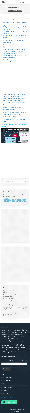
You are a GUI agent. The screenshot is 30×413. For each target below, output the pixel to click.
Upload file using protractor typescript (14, 112)
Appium (22, 330)
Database (16, 332)
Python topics (7, 394)
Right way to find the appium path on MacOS (13, 291)
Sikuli (3, 347)
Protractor (5, 341)
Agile (15, 330)
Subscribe (6, 369)
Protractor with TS (8, 397)
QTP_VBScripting (19, 341)
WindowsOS (21, 352)
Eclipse (24, 332)
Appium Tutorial (7, 387)
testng (23, 347)
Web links (13, 352)
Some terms (18, 347)
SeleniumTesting (19, 345)
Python (11, 341)
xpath (26, 352)
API (18, 330)
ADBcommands (11, 330)
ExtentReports (4, 334)
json (2, 338)
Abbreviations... (4, 330)
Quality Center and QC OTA (8, 343)
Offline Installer (24, 339)
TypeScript (16, 349)
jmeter (26, 336)
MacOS (5, 339)
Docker (20, 332)
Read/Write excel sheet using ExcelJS (14, 49)
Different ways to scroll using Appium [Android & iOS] (13, 295)
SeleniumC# (17, 343)
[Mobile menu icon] (27, 2)
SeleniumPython (7, 345)
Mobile (18, 339)
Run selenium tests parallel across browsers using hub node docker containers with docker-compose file (15, 309)
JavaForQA (5, 336)
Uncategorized (22, 349)
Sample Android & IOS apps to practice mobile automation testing (13, 300)
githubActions (12, 334)
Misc (15, 338)
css (8, 332)
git (8, 334)
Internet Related (18, 334)
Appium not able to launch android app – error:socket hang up (14, 304)
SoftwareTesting (10, 347)
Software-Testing (7, 377)
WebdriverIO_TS (6, 352)
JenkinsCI (22, 336)
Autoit (27, 330)
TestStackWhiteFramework (7, 349)
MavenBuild (11, 339)
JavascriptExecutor (14, 336)
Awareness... (4, 332)
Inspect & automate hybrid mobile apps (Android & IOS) (14, 314)
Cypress (12, 332)
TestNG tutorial (7, 384)
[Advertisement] (15, 78)
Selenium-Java (7, 380)
